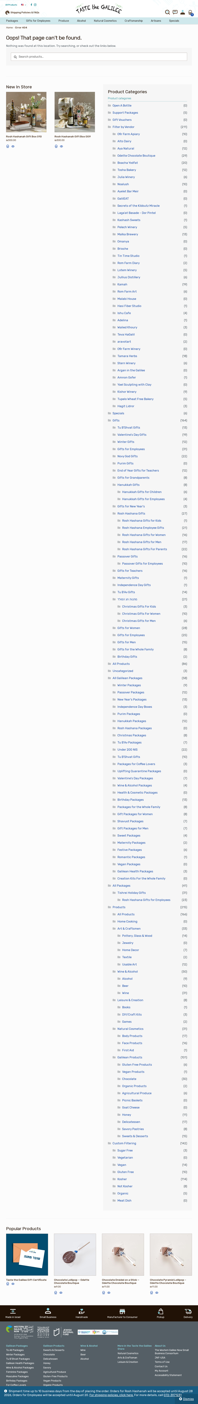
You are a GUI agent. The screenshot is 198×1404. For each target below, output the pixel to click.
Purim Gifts (125, 463)
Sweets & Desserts (135, 1136)
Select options (55, 1292)
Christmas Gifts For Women (141, 614)
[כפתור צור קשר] (175, 12)
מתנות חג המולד (127, 599)
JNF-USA (160, 1357)
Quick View (13, 146)
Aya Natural (125, 148)
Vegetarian (125, 1157)
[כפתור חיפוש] (167, 12)
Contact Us (161, 1366)
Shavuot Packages (130, 821)
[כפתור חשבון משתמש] (182, 12)
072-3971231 (173, 1395)
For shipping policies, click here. (111, 1395)
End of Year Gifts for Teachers (138, 470)
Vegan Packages (128, 864)
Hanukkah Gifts (128, 485)
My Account (161, 1370)
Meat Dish (124, 1200)
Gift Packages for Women (135, 814)
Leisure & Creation (130, 1000)
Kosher (122, 1179)
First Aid (128, 1050)
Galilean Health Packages (135, 871)
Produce (63, 20)
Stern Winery (126, 363)
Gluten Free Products (137, 1064)
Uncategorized (123, 671)
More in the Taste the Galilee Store (135, 1347)
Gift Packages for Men (132, 828)
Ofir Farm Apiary (128, 134)
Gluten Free (125, 1172)
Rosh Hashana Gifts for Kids (141, 520)
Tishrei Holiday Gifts (131, 893)
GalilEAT (123, 198)
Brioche (122, 249)
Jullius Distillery (128, 277)
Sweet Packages (128, 835)
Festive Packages (129, 850)
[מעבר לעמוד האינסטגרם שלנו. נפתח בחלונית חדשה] (36, 5)
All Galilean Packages (127, 678)
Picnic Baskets (132, 1100)
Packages (12, 20)
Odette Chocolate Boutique (136, 155)
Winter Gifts (125, 442)
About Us (160, 1345)
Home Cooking (127, 921)
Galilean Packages (17, 1345)
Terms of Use (162, 1361)
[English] (23, 5)
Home (9, 27)
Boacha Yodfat (127, 163)
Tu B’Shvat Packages (18, 1358)
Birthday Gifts (127, 656)
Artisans (156, 20)
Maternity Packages (131, 843)
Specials (174, 20)
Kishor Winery (126, 392)
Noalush (123, 184)
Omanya (123, 241)
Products (119, 907)
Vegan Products (133, 1072)
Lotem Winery (127, 270)
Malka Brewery (127, 234)
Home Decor (130, 950)
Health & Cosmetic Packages (137, 792)
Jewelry (127, 943)
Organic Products (134, 1086)
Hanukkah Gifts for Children (142, 492)
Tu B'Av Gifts (126, 592)
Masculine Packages (17, 1376)
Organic (122, 1193)
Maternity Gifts (128, 578)
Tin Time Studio (128, 256)
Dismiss (188, 1399)
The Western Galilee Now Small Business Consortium (172, 1352)
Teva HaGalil (126, 334)
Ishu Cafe (124, 313)
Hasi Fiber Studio (129, 306)
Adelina (122, 320)
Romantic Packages (131, 857)
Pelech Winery (127, 227)
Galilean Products (129, 1057)
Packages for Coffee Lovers (136, 764)
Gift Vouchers (122, 120)
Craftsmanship (134, 20)
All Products (11, 5)
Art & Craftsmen (129, 928)
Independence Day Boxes (134, 707)
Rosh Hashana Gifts (131, 513)
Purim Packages (128, 714)
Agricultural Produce (137, 1093)
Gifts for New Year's (131, 506)
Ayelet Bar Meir (128, 191)
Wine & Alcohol (127, 971)
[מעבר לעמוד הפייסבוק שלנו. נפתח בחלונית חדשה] (32, 5)
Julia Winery (126, 177)
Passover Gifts (127, 556)
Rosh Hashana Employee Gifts (143, 528)
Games (127, 1022)
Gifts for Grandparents (133, 477)
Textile (127, 957)
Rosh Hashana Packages (134, 728)
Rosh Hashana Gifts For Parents (144, 549)
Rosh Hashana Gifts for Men (141, 542)
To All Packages (15, 1350)
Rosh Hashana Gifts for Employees (146, 900)
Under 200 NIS (127, 749)
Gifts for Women (128, 628)
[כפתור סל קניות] (190, 12)
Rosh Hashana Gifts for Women (144, 535)
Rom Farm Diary (128, 263)
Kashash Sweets (128, 220)
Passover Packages (130, 692)
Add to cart (7, 146)
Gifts (116, 420)
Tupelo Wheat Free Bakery (135, 399)
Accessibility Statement (168, 1375)
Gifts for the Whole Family (135, 649)
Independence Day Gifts (134, 585)
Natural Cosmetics (105, 20)
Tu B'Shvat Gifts (128, 427)
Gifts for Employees (38, 20)
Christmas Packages (131, 735)
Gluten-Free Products (55, 1376)
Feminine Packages (17, 1371)
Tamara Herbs (127, 356)
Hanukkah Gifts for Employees (143, 499)
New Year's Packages (132, 699)
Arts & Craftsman (127, 1357)
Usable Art (129, 964)
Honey (126, 1115)
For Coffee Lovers (16, 1385)
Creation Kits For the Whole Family (141, 878)
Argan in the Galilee (131, 370)
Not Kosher (125, 1186)
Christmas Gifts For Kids (139, 606)
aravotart (124, 341)
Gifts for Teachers (130, 571)
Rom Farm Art (127, 291)
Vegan (121, 1165)
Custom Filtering (124, 1143)
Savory (47, 1367)
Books (126, 1007)
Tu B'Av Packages (129, 742)
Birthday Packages (130, 800)
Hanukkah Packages (131, 721)
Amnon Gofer (126, 377)
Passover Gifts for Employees (142, 563)
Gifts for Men (126, 642)
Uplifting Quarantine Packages (139, 771)
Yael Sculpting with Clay (134, 384)
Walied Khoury (127, 327)
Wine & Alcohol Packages (134, 785)
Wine (125, 993)
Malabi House (126, 299)
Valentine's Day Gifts (131, 435)
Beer (125, 986)
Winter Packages (129, 685)
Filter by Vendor (123, 127)
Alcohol (81, 20)
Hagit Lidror (125, 406)
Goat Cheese (131, 1107)
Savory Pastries (133, 1129)
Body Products (132, 1036)
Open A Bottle (122, 105)
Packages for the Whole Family (138, 807)
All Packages (121, 885)
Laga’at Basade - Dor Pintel (136, 213)
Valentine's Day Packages (135, 778)
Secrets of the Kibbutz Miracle (138, 206)
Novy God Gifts (127, 456)
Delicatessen (131, 1122)
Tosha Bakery (126, 170)
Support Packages (125, 112)
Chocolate (129, 1079)
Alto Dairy (124, 141)
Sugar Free (125, 1150)
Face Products (132, 1043)
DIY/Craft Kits (132, 1014)
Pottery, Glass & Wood (137, 936)
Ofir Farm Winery (128, 349)
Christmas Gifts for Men (139, 621)
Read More (7, 1283)
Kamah (122, 284)
